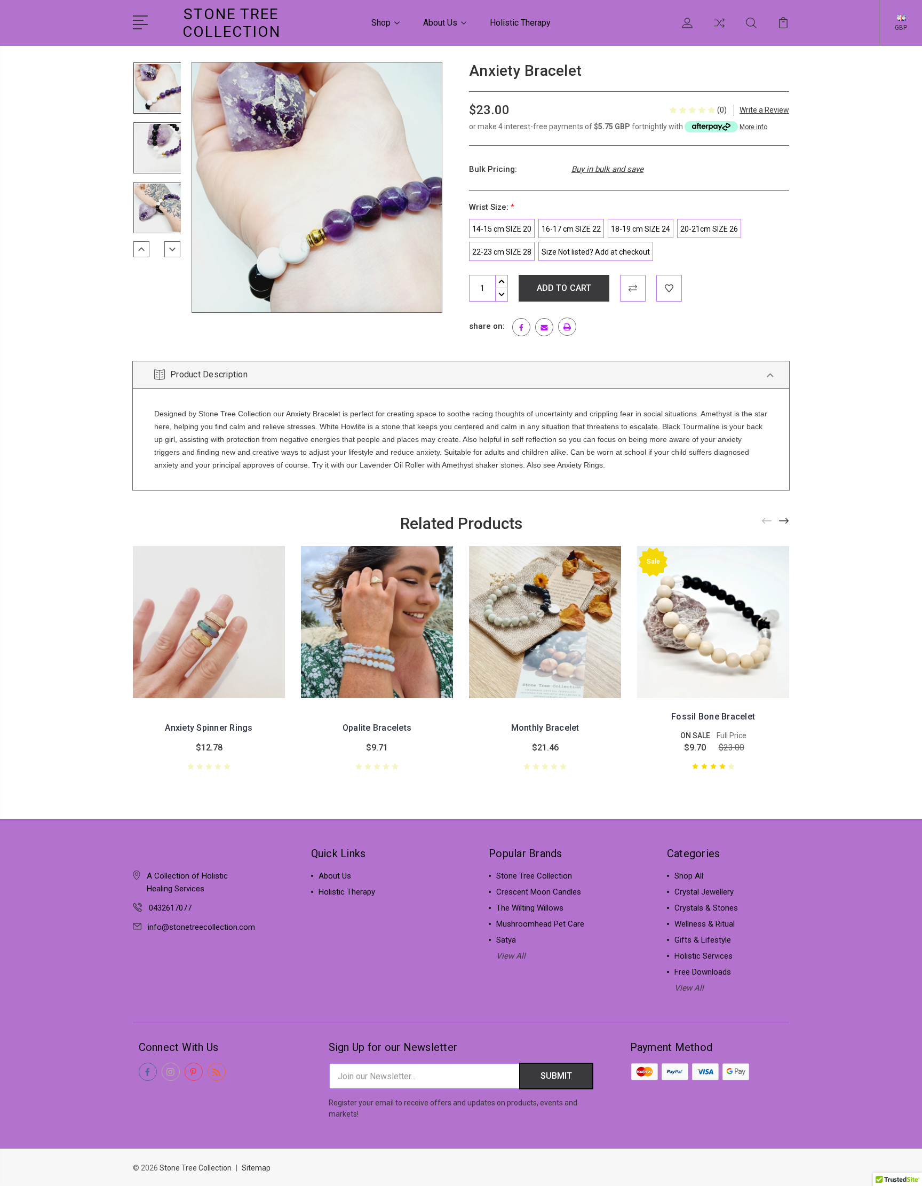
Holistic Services (703, 956)
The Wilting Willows (529, 908)
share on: (487, 326)
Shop (381, 23)
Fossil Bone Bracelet (713, 716)
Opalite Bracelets (377, 728)
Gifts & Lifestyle (702, 940)
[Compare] (719, 29)
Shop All (688, 876)
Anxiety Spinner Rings (208, 728)
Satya (506, 940)
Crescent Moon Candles (538, 892)
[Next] (172, 249)
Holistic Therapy (520, 23)
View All (511, 956)
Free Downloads (702, 972)
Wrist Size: (491, 207)
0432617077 (170, 908)
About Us (440, 23)
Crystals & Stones (706, 908)
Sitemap (256, 1168)
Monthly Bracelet (545, 728)
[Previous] (141, 249)
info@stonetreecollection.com (201, 927)
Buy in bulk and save (607, 169)
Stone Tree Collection (534, 876)
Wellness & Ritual (704, 924)
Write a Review (764, 110)
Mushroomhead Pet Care (540, 924)
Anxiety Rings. (581, 465)
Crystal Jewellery (704, 892)
